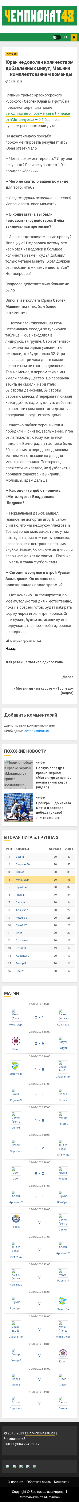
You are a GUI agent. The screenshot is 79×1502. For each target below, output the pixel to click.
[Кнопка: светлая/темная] (57, 37)
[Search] (65, 37)
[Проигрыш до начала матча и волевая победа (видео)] (18, 807)
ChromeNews (29, 1497)
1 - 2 (39, 1148)
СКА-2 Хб (21, 925)
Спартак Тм (23, 864)
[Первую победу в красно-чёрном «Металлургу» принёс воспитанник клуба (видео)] (18, 774)
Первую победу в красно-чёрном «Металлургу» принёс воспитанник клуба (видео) (53, 777)
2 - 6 (39, 1043)
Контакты (61, 1482)
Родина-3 (21, 917)
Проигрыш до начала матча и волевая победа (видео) (53, 808)
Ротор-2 (21, 963)
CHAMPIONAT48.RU (40, 1433)
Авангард (22, 910)
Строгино (22, 940)
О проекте (16, 1482)
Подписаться (74, 37)
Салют (20, 872)
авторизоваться (37, 731)
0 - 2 (39, 1173)
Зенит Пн (21, 948)
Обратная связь (39, 1482)
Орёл (19, 933)
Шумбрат (21, 887)
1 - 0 (39, 1070)
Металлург (23, 879)
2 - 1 (39, 1017)
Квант (20, 971)
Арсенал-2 (22, 955)
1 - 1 (39, 1095)
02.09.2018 (16, 81)
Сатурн (20, 902)
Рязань (20, 894)
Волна (20, 856)
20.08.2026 (46, 818)
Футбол (12, 53)
